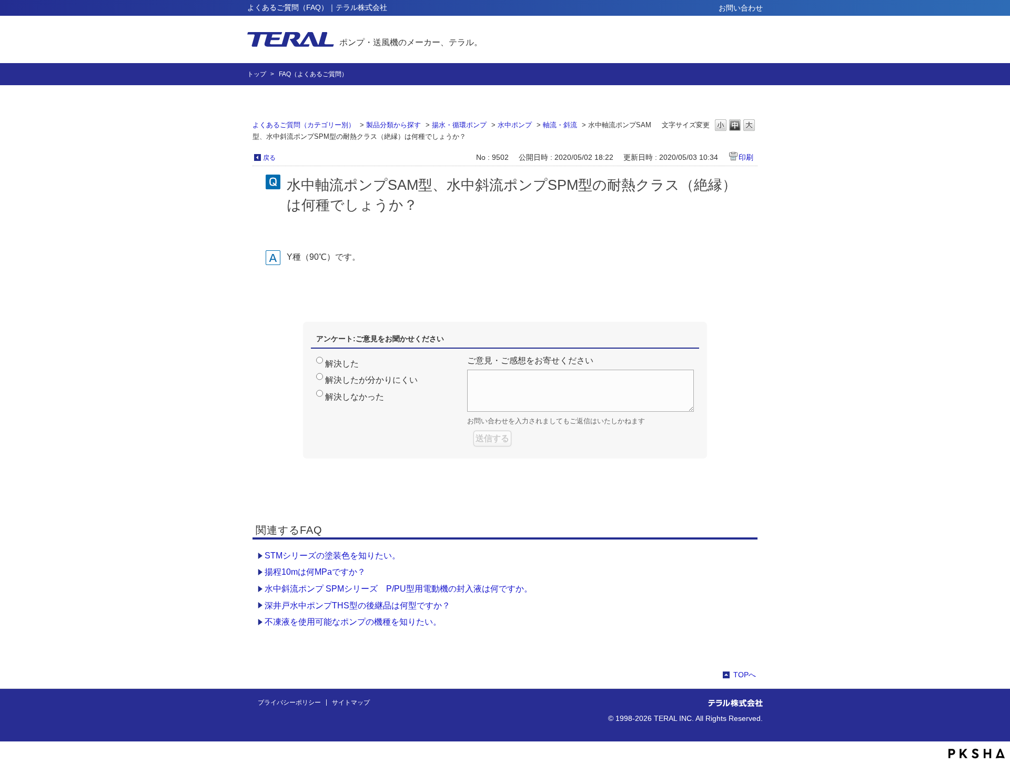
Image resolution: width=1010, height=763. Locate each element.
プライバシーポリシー (289, 702)
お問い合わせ (741, 8)
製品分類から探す (393, 125)
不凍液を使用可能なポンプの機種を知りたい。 (353, 621)
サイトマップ (351, 702)
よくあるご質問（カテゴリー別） (303, 125)
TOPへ (744, 674)
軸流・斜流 (560, 125)
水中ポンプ (515, 125)
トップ (256, 74)
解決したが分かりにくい (371, 379)
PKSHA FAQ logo (976, 753)
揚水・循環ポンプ (459, 125)
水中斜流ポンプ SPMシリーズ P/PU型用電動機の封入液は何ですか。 (398, 588)
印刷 (746, 157)
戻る (269, 157)
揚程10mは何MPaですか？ (315, 571)
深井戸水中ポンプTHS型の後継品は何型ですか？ (357, 605)
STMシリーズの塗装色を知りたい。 (332, 555)
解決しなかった (354, 396)
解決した (342, 363)
